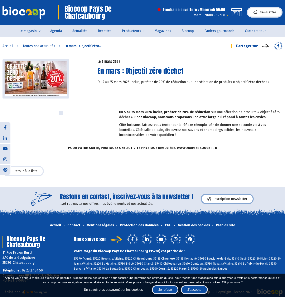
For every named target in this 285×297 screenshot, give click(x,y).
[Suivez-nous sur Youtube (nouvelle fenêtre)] (5, 148)
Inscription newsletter (230, 199)
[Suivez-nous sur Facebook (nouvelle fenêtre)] (5, 127)
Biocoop (188, 31)
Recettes (104, 31)
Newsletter (267, 12)
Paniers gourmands (219, 31)
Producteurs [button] (131, 31)
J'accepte (194, 289)
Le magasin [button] (28, 31)
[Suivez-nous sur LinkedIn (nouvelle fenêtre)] (5, 138)
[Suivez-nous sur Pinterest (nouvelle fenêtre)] (5, 169)
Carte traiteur (255, 31)
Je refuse (165, 289)
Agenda (56, 31)
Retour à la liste (26, 171)
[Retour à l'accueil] (24, 12)
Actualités (79, 31)
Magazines (163, 31)
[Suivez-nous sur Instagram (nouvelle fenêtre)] (5, 159)
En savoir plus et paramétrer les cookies (113, 289)
